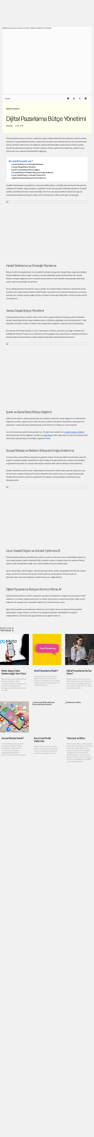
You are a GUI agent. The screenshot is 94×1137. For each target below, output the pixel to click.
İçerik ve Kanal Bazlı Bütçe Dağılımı (26, 170)
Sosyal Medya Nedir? (12, 738)
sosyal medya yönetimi (74, 432)
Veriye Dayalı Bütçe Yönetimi (24, 167)
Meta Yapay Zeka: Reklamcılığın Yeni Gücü (13, 672)
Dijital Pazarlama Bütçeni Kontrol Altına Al (29, 178)
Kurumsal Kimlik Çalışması (42, 740)
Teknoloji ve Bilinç (75, 738)
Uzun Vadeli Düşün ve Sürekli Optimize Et (29, 175)
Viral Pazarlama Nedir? (46, 670)
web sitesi (47, 435)
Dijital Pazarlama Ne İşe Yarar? (79, 672)
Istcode (9, 126)
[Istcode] (11, 5)
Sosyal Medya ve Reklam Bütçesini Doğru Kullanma (32, 172)
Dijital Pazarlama (12, 109)
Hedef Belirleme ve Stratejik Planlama (27, 164)
